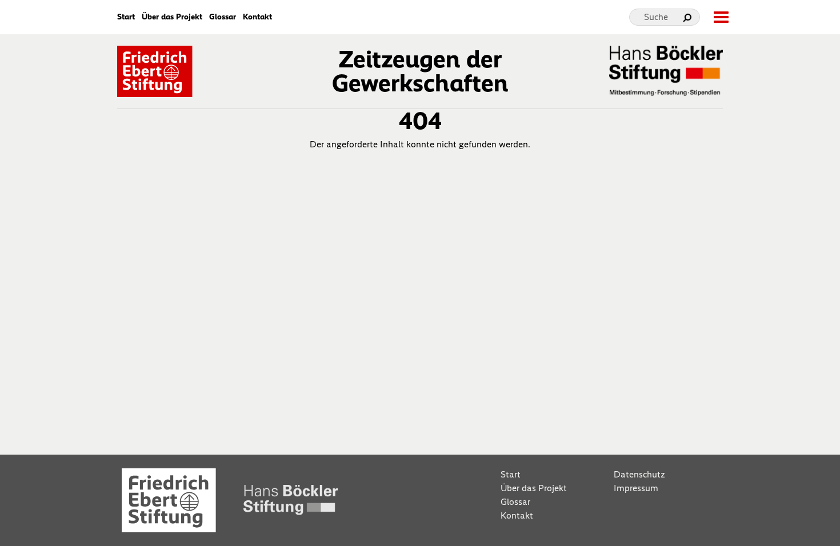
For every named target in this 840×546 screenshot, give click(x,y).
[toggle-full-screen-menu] (720, 17)
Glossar (222, 17)
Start (126, 17)
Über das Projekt (172, 17)
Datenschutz (639, 474)
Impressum (636, 488)
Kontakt (257, 17)
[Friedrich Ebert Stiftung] (155, 70)
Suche (656, 16)
